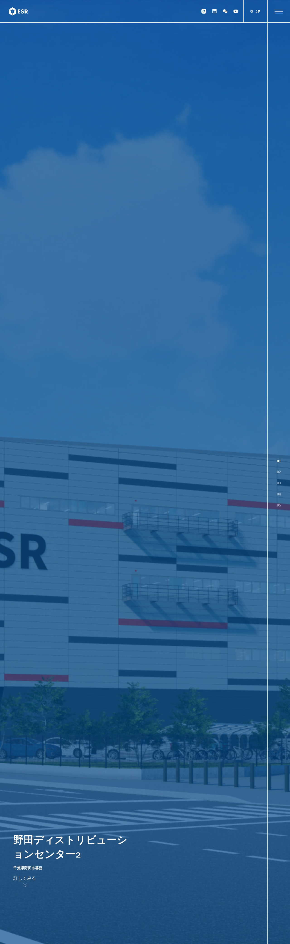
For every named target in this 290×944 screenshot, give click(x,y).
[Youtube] (236, 11)
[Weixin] (225, 11)
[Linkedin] (214, 11)
